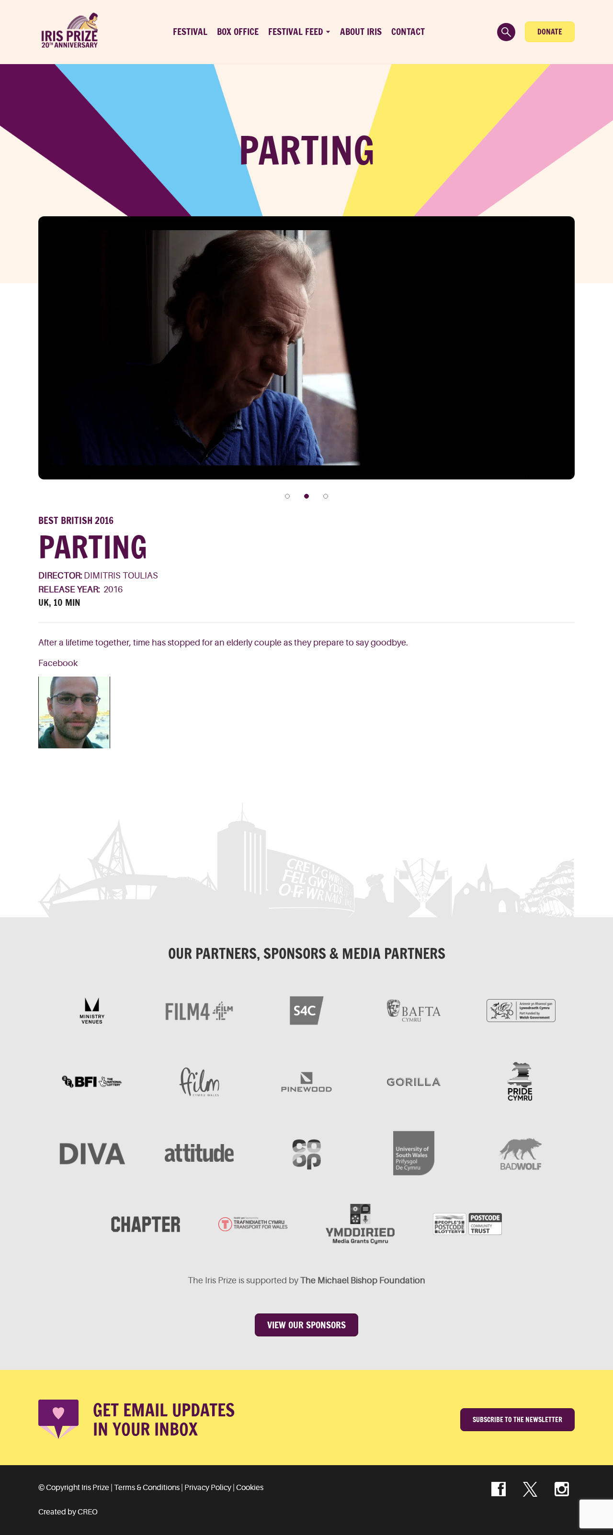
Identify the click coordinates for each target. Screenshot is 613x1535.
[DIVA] (91, 1153)
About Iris (361, 31)
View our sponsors (306, 1325)
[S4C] (306, 1010)
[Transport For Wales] (252, 1224)
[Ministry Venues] (91, 1010)
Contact (408, 31)
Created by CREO (68, 1512)
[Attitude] (199, 1153)
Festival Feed (295, 31)
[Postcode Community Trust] (467, 1224)
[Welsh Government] (521, 1010)
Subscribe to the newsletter (517, 1419)
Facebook (58, 663)
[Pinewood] (306, 1082)
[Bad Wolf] (521, 1153)
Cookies (249, 1487)
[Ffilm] (199, 1082)
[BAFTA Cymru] (413, 1010)
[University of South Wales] (413, 1153)
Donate (549, 31)
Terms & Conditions (147, 1487)
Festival (190, 31)
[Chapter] (145, 1224)
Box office (238, 31)
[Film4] (199, 1010)
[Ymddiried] (360, 1224)
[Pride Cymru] (521, 1082)
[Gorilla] (413, 1082)
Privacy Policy (207, 1487)
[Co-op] (306, 1153)
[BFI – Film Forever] (91, 1082)
